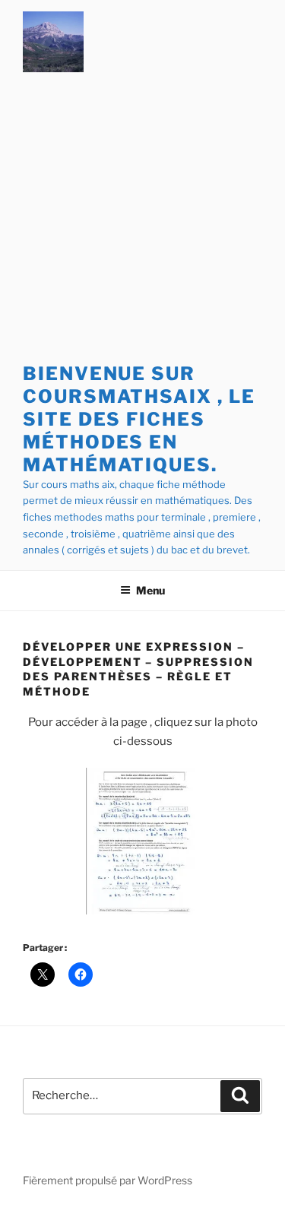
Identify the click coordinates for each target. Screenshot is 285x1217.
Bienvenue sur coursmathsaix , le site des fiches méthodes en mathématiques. (139, 419)
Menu (150, 590)
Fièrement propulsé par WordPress (107, 1180)
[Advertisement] (142, 220)
